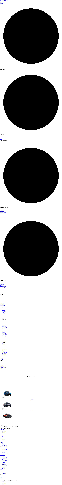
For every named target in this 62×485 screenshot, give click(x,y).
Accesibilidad (1, 3)
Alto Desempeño (3, 432)
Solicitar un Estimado (4, 311)
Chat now (1, 368)
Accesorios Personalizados (3, 288)
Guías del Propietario (2, 305)
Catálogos (1, 139)
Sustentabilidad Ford (2, 211)
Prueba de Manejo (3, 310)
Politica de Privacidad (4, 483)
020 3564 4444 (1, 359)
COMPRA (1, 438)
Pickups (2, 436)
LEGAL (1, 469)
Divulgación (1, 425)
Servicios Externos (2, 303)
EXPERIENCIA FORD (3, 446)
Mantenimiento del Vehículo (3, 287)
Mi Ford (1, 283)
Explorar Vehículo (32, 399)
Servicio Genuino (2, 284)
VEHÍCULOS (2, 429)
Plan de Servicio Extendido (3, 286)
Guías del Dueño (3, 468)
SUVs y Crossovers (4, 431)
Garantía (2, 459)
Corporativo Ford (3, 320)
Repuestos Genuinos (2, 285)
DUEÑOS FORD (2, 455)
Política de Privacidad (4, 473)
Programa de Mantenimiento (3, 304)
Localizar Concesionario (4, 445)
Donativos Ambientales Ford (3, 212)
